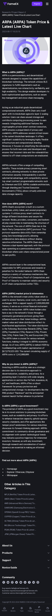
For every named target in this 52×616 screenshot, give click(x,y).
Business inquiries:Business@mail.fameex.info (19, 591)
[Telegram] (16, 582)
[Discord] (20, 582)
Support (6, 560)
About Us (7, 545)
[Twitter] (3, 582)
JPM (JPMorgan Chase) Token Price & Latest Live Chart (20, 534)
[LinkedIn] (25, 582)
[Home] (10, 3)
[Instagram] (12, 582)
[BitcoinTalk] (37, 582)
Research (6, 12)
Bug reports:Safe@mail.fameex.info (15, 588)
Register (37, 4)
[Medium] (33, 582)
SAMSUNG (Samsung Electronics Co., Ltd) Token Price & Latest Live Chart (20, 508)
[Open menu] (47, 3)
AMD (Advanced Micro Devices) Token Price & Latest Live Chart (20, 503)
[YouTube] (8, 582)
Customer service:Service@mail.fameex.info (18, 593)
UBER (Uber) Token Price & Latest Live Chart (20, 499)
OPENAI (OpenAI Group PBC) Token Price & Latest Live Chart (20, 512)
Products (7, 552)
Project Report (18, 12)
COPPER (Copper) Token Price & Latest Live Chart (20, 516)
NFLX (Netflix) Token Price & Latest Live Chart (20, 494)
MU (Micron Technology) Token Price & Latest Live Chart (20, 525)
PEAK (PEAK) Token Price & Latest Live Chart (20, 530)
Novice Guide (9, 567)
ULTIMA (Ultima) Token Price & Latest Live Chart (20, 521)
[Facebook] (29, 582)
